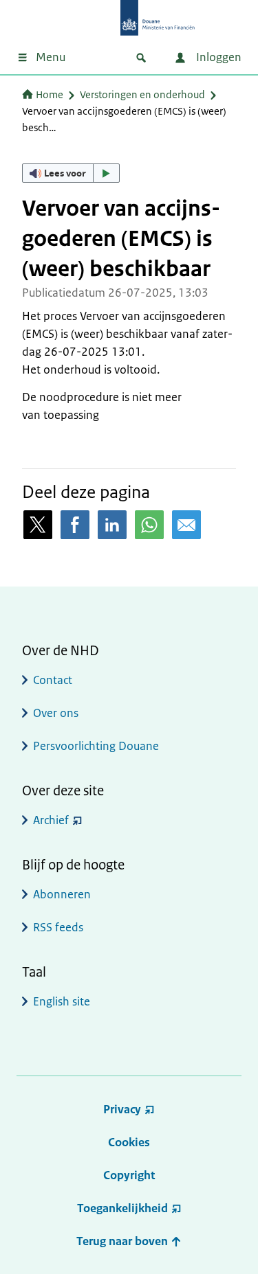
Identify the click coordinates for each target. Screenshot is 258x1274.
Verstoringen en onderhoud (142, 94)
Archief (51, 820)
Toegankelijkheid (122, 1208)
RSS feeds (58, 927)
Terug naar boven (123, 1241)
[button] (71, 173)
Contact (52, 679)
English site (61, 1001)
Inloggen (217, 57)
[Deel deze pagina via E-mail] (186, 524)
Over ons (55, 712)
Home (49, 94)
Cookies (129, 1142)
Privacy (122, 1109)
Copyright (129, 1175)
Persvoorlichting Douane (96, 745)
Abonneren (62, 894)
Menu (50, 57)
